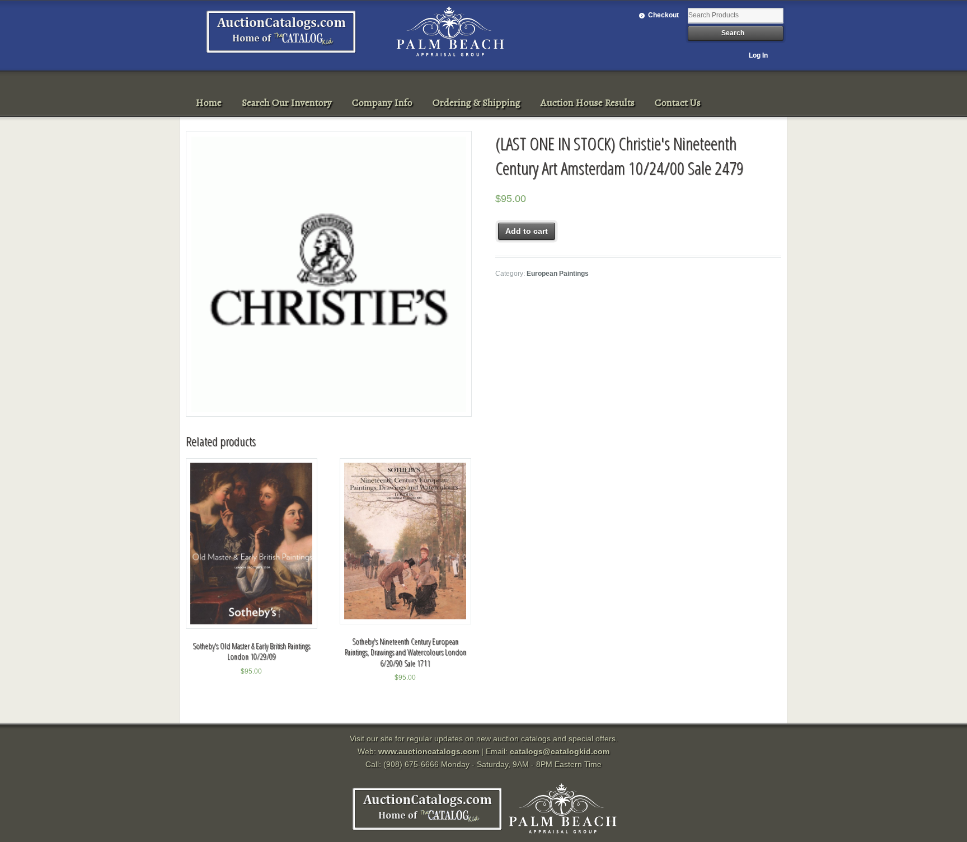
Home (209, 102)
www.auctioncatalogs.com (428, 751)
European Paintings (558, 273)
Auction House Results (588, 102)
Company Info (382, 102)
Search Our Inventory (287, 102)
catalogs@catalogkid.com (559, 751)
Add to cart (526, 231)
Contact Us (678, 102)
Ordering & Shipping (476, 102)
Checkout (663, 15)
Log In (758, 55)
